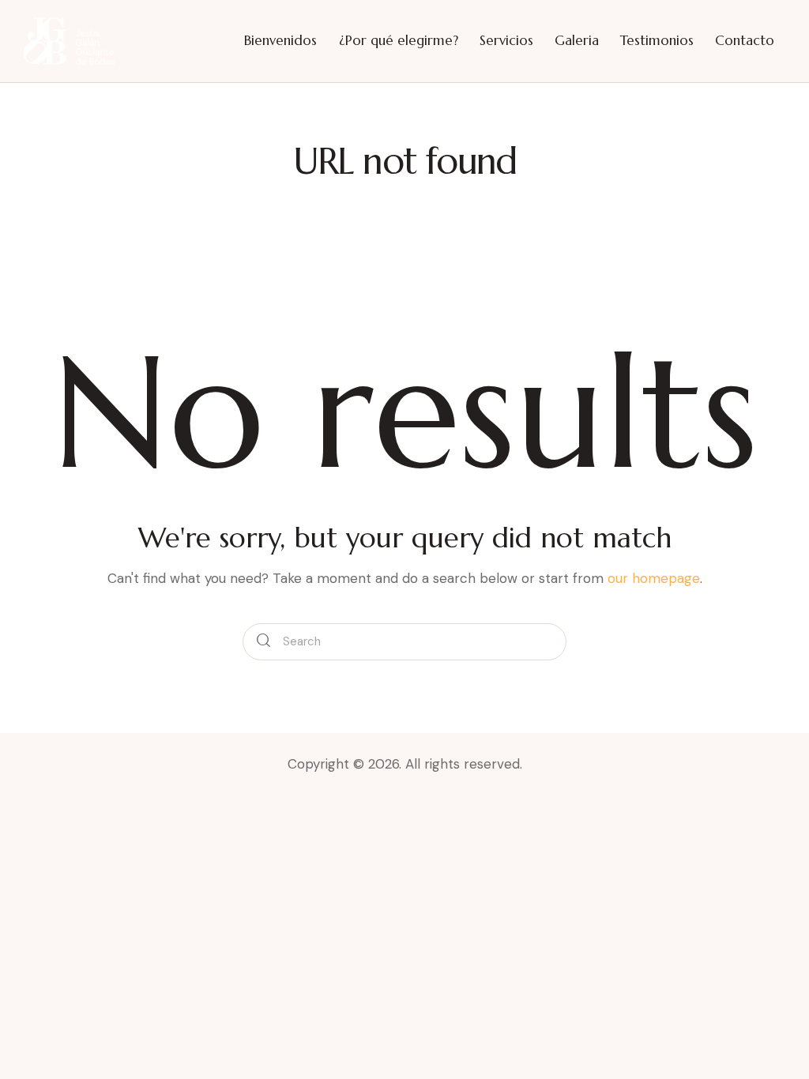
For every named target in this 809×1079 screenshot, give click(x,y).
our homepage (654, 578)
